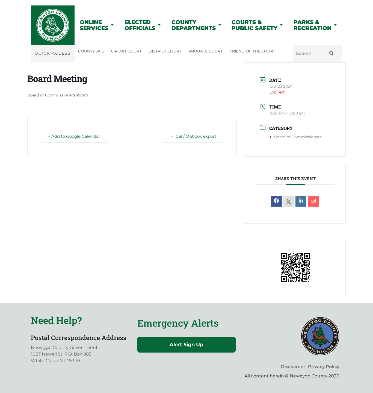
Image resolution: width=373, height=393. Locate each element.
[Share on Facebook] (276, 201)
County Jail (91, 51)
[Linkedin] (300, 201)
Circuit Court (126, 51)
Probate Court (205, 51)
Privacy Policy (323, 366)
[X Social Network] (288, 201)
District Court (165, 51)
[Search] (330, 53)
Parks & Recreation (312, 25)
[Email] (313, 201)
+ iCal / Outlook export (193, 136)
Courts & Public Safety (254, 25)
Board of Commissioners (298, 136)
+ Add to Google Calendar (74, 136)
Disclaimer (293, 366)
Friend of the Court (252, 51)
